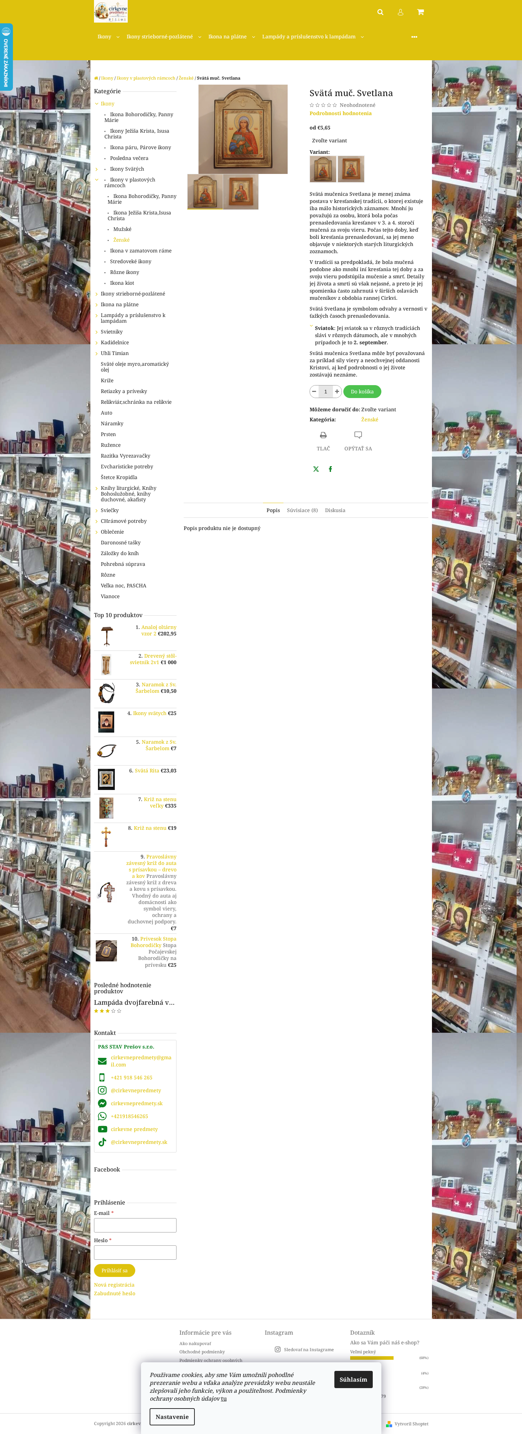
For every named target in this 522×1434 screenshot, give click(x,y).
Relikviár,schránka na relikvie (136, 401)
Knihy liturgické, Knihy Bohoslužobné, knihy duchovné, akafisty (128, 493)
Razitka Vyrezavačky (125, 455)
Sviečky (110, 510)
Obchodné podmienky (202, 1352)
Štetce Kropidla (119, 477)
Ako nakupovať (195, 1343)
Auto (106, 412)
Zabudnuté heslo (114, 1293)
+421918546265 (129, 1116)
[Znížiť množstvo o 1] (314, 391)
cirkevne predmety (134, 1129)
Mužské (121, 229)
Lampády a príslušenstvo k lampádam (133, 318)
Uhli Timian (115, 353)
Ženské (121, 239)
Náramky (112, 423)
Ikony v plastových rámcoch (129, 182)
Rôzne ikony (124, 272)
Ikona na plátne (119, 304)
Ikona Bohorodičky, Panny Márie (138, 117)
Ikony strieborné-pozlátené (133, 293)
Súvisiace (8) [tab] (302, 510)
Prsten (108, 434)
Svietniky (112, 331)
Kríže (107, 380)
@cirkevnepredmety (136, 1090)
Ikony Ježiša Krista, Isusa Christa (136, 133)
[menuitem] (108, 37)
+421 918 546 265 (131, 1077)
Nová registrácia (114, 1284)
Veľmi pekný (363, 1352)
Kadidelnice (115, 342)
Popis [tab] (273, 510)
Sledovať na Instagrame (309, 1350)
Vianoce (110, 596)
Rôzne (108, 574)
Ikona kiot (121, 282)
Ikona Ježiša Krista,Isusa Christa (139, 215)
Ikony (107, 103)
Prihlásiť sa (115, 1270)
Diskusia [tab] (335, 510)
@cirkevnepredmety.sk (139, 1142)
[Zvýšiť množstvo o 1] (337, 391)
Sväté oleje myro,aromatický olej (135, 366)
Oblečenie (112, 531)
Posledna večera (129, 158)
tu (224, 1398)
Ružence (111, 444)
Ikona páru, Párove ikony (140, 147)
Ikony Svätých (126, 168)
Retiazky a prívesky (124, 391)
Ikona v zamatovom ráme (140, 250)
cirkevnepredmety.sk (137, 1103)
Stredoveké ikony (130, 261)
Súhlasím (353, 1379)
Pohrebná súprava (123, 563)
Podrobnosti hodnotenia (341, 113)
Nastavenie (172, 1417)
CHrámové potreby (124, 520)
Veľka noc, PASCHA (123, 585)
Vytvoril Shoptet (411, 1424)
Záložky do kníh (120, 553)
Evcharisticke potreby (127, 466)
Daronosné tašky (121, 542)
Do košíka (362, 391)
